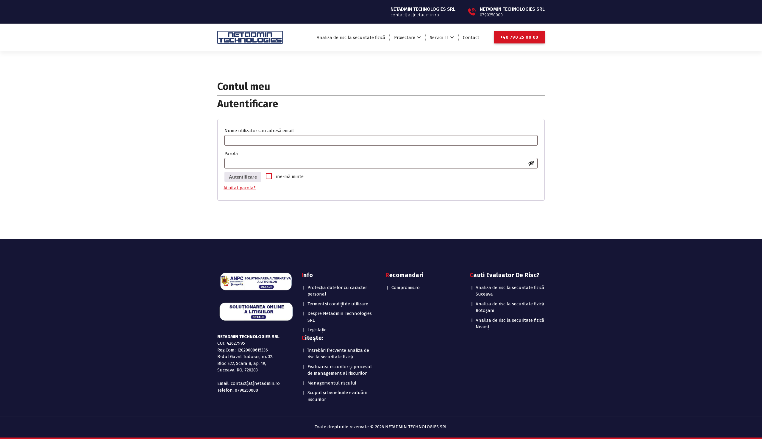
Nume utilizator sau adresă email (262, 131)
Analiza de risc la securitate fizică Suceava (510, 291)
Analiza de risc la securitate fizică (351, 37)
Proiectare (404, 37)
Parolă (234, 154)
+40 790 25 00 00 (519, 37)
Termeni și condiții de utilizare (337, 304)
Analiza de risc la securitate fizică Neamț (510, 324)
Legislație (317, 329)
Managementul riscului (331, 383)
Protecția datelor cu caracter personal (337, 291)
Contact (471, 37)
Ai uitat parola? (240, 187)
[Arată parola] (531, 163)
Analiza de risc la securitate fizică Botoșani (510, 307)
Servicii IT (439, 37)
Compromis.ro (405, 287)
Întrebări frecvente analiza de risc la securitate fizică (338, 354)
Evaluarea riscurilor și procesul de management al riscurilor (339, 370)
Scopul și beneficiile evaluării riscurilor (337, 396)
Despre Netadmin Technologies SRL (339, 317)
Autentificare (243, 176)
